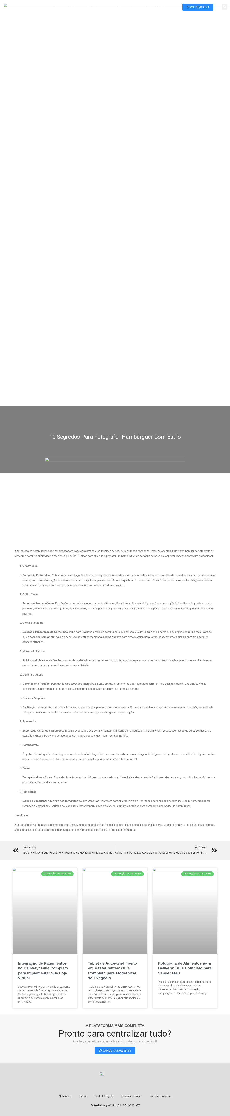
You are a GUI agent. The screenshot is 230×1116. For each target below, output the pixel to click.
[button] (224, 7)
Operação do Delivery (66, 7)
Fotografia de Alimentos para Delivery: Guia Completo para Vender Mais (185, 968)
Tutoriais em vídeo (131, 1096)
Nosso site (65, 1096)
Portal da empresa (160, 1096)
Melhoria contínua (126, 7)
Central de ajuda (103, 1096)
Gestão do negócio (97, 7)
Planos (83, 1096)
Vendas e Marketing (156, 7)
